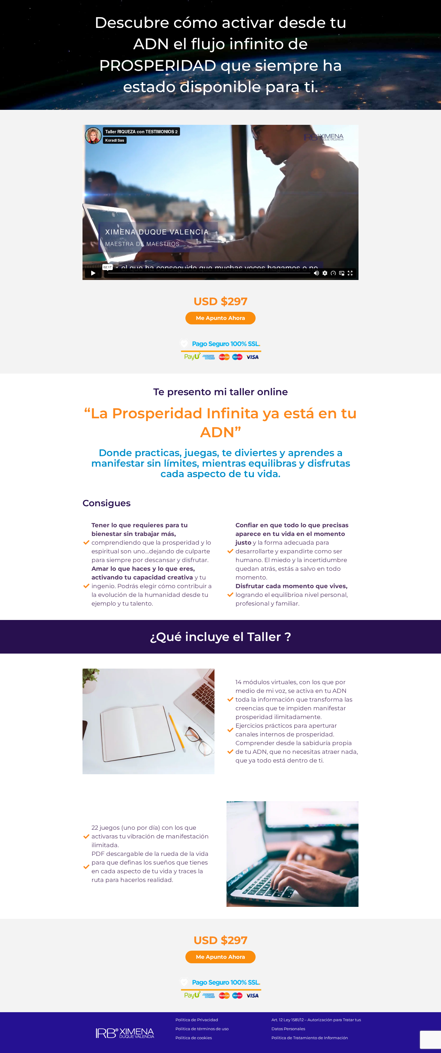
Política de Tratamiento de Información (310, 1038)
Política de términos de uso (202, 1029)
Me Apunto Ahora (220, 318)
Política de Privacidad (197, 1020)
